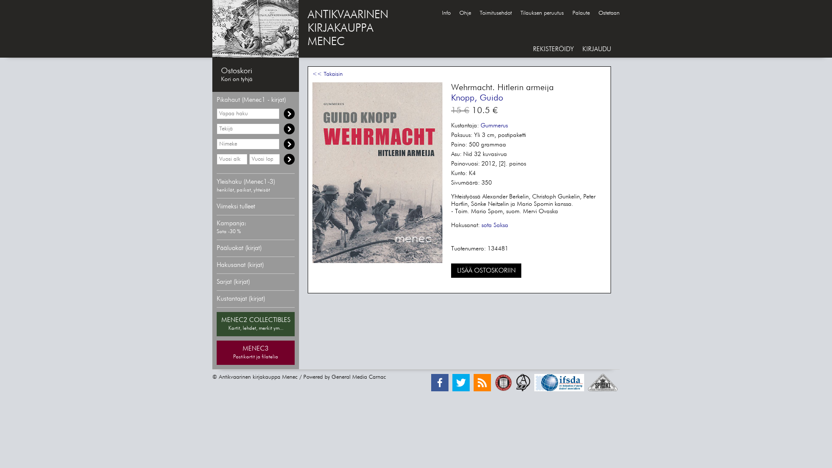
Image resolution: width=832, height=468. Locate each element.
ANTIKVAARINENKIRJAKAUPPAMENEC (348, 29)
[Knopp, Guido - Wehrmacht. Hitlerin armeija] (377, 261)
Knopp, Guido (477, 98)
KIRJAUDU (596, 49)
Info (446, 13)
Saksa (501, 225)
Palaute (581, 13)
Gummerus (494, 126)
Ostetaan (609, 13)
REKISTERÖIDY (553, 49)
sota (486, 225)
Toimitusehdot (496, 13)
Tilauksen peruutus (542, 13)
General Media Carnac (359, 377)
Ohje (465, 13)
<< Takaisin (327, 74)
